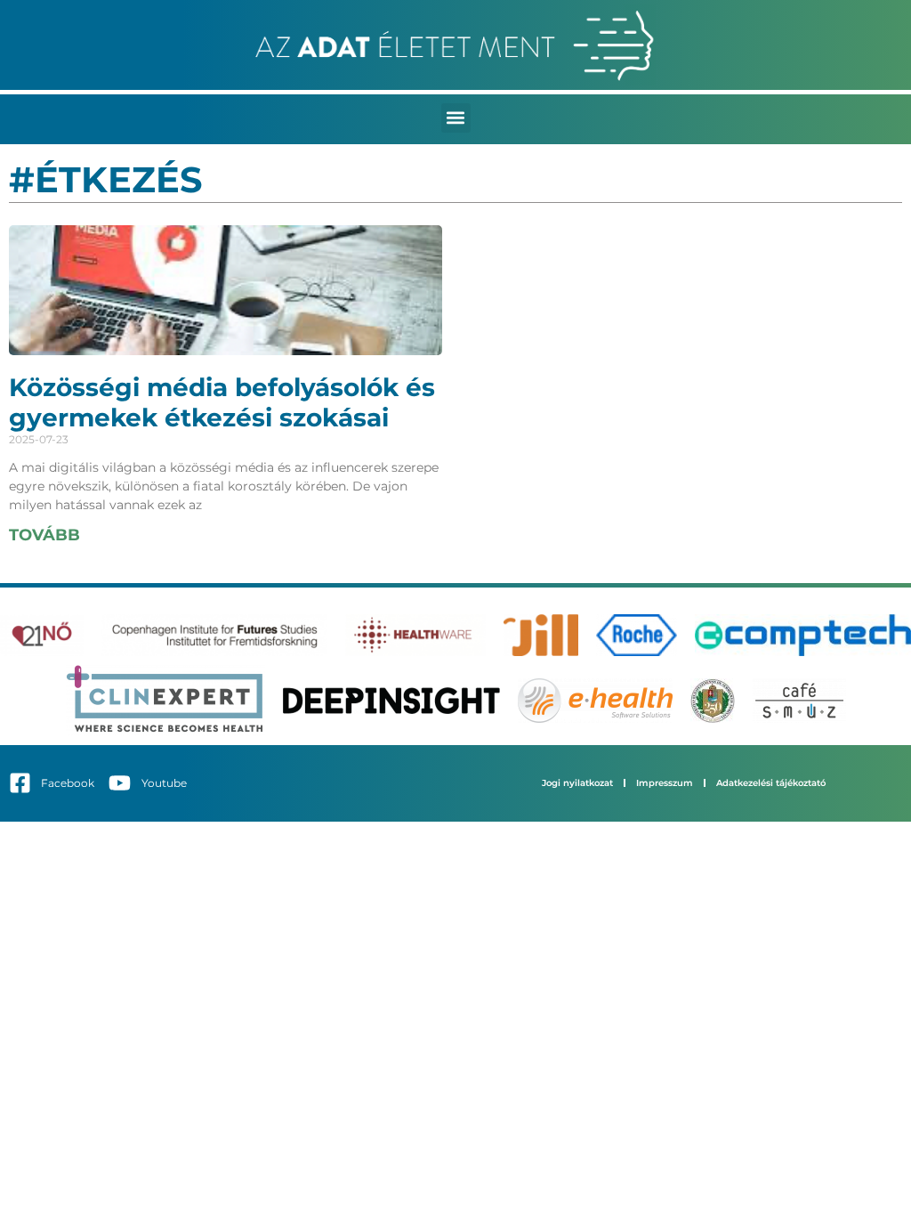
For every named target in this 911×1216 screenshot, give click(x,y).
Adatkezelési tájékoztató (771, 783)
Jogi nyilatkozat (577, 783)
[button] (456, 118)
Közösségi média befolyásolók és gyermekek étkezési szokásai (222, 402)
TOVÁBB (44, 535)
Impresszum (664, 783)
